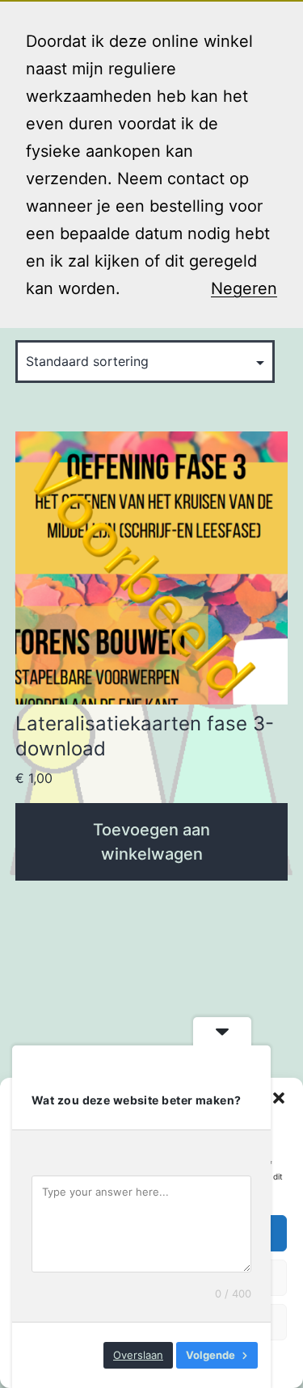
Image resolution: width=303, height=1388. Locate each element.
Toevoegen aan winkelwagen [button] (151, 842)
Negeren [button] (244, 288)
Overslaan (138, 1354)
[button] (279, 1098)
